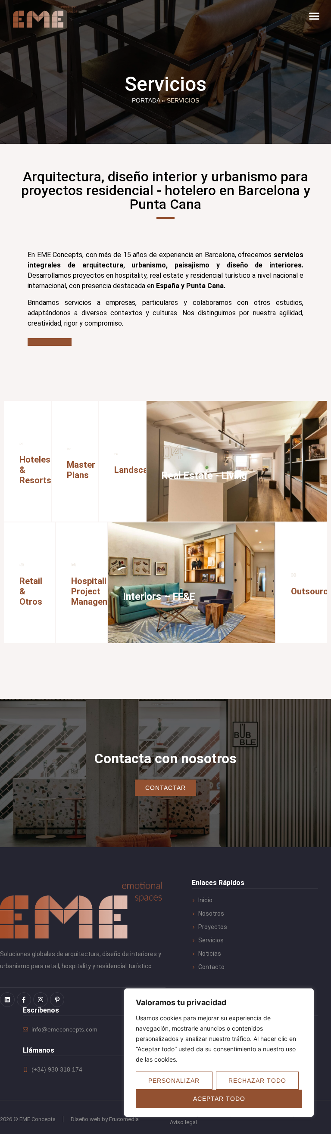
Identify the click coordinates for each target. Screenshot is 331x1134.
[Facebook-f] (24, 999)
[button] (314, 16)
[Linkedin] (7, 999)
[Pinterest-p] (57, 999)
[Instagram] (40, 999)
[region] (219, 1052)
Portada (146, 100)
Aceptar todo (219, 1098)
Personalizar (174, 1080)
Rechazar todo (257, 1080)
